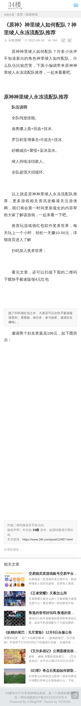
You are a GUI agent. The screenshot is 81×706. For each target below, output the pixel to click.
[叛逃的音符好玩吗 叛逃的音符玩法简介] (14, 618)
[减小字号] (69, 40)
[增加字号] (63, 40)
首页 (20, 14)
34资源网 (14, 40)
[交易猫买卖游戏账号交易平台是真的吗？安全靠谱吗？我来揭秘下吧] (14, 579)
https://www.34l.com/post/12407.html (47, 539)
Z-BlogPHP (34, 701)
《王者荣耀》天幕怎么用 (48, 593)
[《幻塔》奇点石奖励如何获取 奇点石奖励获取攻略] (14, 676)
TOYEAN (64, 701)
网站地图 (27, 697)
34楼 (9, 693)
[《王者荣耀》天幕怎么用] (14, 598)
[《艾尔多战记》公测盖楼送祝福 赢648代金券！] (14, 656)
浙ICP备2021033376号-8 (50, 697)
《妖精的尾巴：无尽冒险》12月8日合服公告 (38, 632)
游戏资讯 (32, 14)
